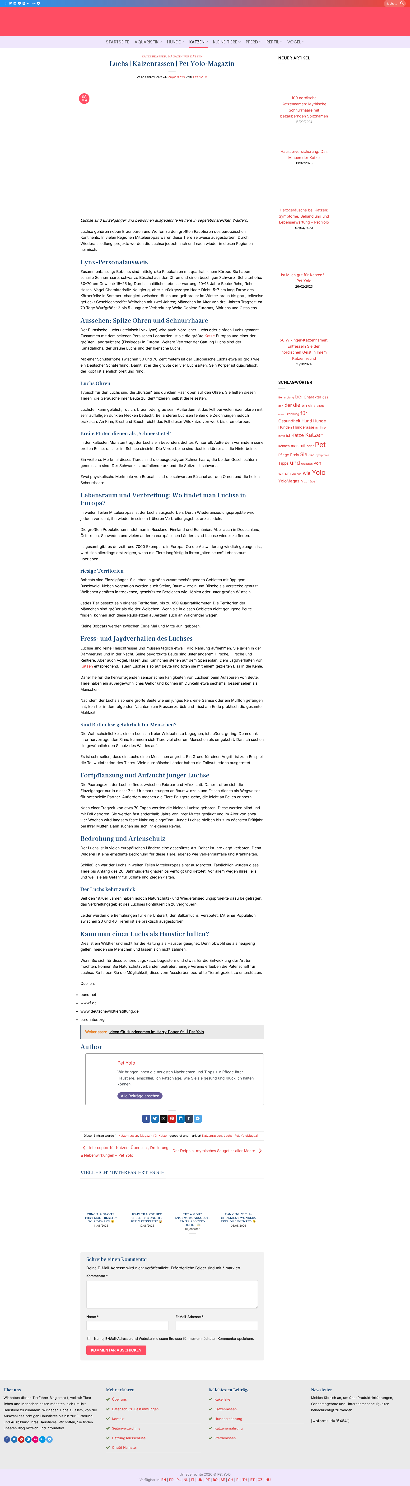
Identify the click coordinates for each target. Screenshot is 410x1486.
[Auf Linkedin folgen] (24, 3)
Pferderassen (225, 1438)
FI (237, 1480)
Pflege (283, 455)
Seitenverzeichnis (126, 1428)
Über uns (119, 1399)
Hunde (174, 42)
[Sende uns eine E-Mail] (15, 3)
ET (252, 1480)
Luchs (228, 1135)
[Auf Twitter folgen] (10, 3)
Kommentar (97, 1276)
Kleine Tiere (225, 42)
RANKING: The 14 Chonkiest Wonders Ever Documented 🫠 (238, 1217)
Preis (294, 455)
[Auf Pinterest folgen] (19, 3)
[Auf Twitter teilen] (155, 1119)
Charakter (312, 397)
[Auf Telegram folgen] (38, 3)
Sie (303, 454)
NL (186, 1480)
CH (230, 1480)
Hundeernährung (228, 1419)
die (296, 405)
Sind (311, 455)
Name (92, 1317)
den (280, 405)
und (295, 462)
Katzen (197, 42)
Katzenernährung (228, 1428)
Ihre (323, 427)
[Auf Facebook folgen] (6, 3)
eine (312, 405)
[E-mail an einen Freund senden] (164, 1119)
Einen (320, 405)
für (304, 413)
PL (179, 1480)
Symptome (322, 455)
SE (223, 1480)
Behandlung (286, 397)
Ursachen (306, 463)
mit (303, 445)
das (325, 397)
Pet (236, 1135)
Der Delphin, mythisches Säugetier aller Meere (214, 1150)
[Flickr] (28, 3)
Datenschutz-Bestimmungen (135, 1409)
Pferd (252, 42)
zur (306, 481)
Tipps (283, 463)
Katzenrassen (154, 56)
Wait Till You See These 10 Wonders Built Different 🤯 (146, 1217)
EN (163, 1480)
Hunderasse (303, 427)
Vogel (294, 42)
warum (284, 473)
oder (310, 446)
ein (304, 405)
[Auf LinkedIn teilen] (181, 1119)
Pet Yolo (200, 77)
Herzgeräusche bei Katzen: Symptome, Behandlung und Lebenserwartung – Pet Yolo (304, 216)
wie (307, 473)
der (288, 405)
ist (288, 435)
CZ (260, 1480)
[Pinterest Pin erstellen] (172, 1119)
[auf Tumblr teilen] (189, 1119)
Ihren (281, 436)
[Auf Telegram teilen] (198, 1119)
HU (268, 1480)
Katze (210, 335)
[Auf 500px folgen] (33, 3)
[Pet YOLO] (205, 21)
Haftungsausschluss (129, 1438)
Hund (307, 420)
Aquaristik (147, 42)
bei (299, 396)
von (317, 463)
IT (192, 1480)
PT (207, 1480)
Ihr (317, 427)
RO (215, 1480)
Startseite (118, 42)
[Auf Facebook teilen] (146, 1119)
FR (171, 1480)
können (284, 446)
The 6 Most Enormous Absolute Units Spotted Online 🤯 (192, 1219)
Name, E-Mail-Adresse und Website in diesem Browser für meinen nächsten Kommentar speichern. (174, 1338)
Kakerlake (222, 1399)
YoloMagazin (250, 1135)
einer (281, 414)
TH (244, 1480)
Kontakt (118, 1419)
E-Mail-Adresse (189, 1317)
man (294, 446)
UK (199, 1480)
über (313, 481)
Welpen (297, 474)
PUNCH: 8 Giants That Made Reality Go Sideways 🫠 (101, 1217)
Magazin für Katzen (185, 56)
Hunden (285, 427)
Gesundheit (289, 420)
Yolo (319, 472)
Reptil (272, 42)
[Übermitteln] (401, 3)
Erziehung (292, 414)
